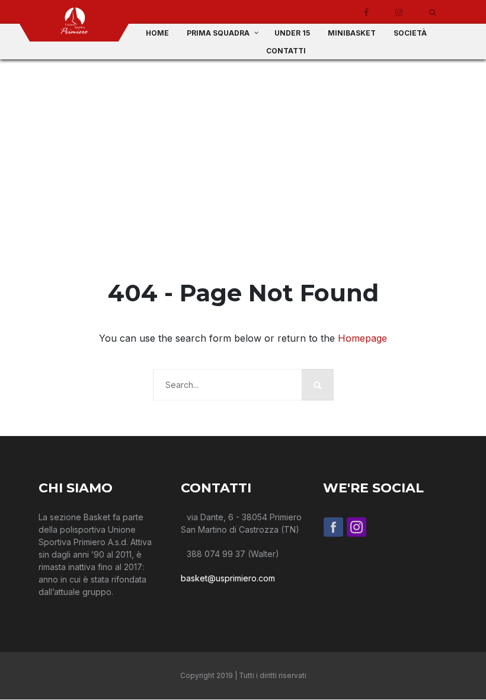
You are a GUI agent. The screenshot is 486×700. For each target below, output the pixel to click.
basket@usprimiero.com (228, 578)
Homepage (362, 338)
